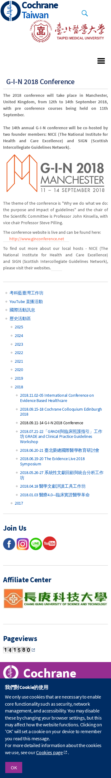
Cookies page (49, 752)
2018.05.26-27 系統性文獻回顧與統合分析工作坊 (62, 475)
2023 (19, 344)
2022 (19, 352)
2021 (19, 361)
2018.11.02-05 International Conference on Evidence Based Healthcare (57, 397)
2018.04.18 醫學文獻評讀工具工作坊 (52, 486)
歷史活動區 (20, 318)
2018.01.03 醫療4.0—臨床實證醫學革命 (55, 495)
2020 (19, 369)
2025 (19, 327)
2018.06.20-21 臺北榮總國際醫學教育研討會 (59, 450)
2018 (19, 387)
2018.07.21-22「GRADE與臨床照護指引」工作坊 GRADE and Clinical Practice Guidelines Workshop (61, 437)
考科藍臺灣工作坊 (26, 293)
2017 (19, 503)
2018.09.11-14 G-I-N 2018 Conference (51, 422)
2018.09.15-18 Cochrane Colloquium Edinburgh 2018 (61, 411)
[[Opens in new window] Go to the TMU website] (63, 40)
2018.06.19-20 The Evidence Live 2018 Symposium (52, 461)
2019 (19, 378)
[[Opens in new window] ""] (49, 548)
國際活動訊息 (22, 310)
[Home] (11, 11)
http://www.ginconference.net (36, 239)
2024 (19, 335)
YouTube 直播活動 (26, 301)
